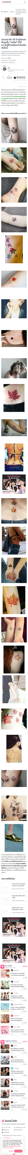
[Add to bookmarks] (3, 77)
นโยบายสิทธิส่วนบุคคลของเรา (14, 1146)
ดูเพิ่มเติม (24, 966)
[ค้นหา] (24, 2)
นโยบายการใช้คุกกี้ (9, 1147)
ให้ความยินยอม (18, 1151)
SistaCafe (5, 12)
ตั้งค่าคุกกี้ (11, 1151)
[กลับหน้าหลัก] (7, 2)
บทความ (12, 12)
